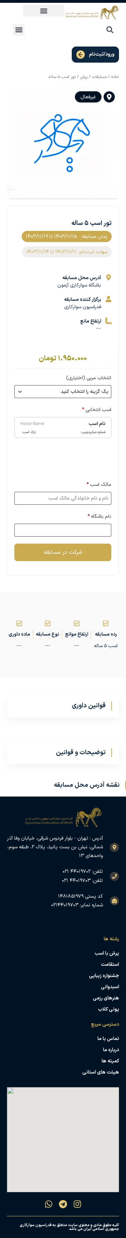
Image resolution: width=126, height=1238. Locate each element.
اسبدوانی (110, 987)
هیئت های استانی (100, 1072)
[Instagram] (77, 1204)
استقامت (110, 964)
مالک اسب (98, 484)
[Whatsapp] (48, 1204)
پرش (84, 77)
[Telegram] (63, 1204)
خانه (115, 77)
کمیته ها (110, 1061)
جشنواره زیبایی (104, 975)
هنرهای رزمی (106, 998)
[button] (43, 10)
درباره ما (111, 1050)
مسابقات (99, 77)
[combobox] (94, 30)
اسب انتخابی (96, 409)
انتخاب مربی (88, 378)
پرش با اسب (106, 953)
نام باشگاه (99, 516)
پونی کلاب (108, 1009)
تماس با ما (108, 1038)
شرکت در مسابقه (63, 552)
